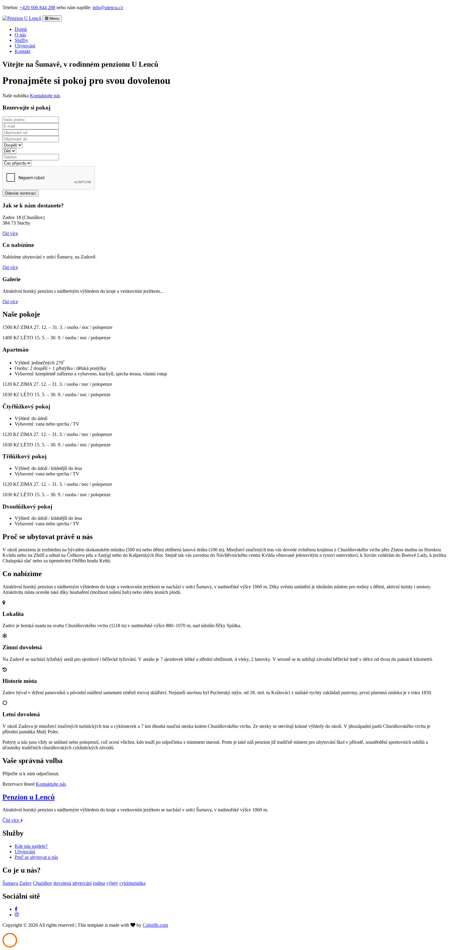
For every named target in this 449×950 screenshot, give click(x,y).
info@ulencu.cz (108, 7)
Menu (53, 18)
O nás (20, 34)
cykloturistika (132, 883)
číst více (10, 233)
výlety (112, 883)
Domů (21, 29)
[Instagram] (17, 914)
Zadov (25, 883)
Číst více (11, 820)
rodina (99, 883)
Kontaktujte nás (45, 95)
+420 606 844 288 (37, 7)
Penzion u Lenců (28, 797)
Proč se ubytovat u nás (36, 857)
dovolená (62, 883)
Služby (21, 40)
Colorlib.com (155, 925)
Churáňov (42, 883)
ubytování (82, 883)
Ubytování (25, 45)
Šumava (10, 883)
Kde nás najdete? (31, 846)
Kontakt (22, 51)
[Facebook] (16, 909)
